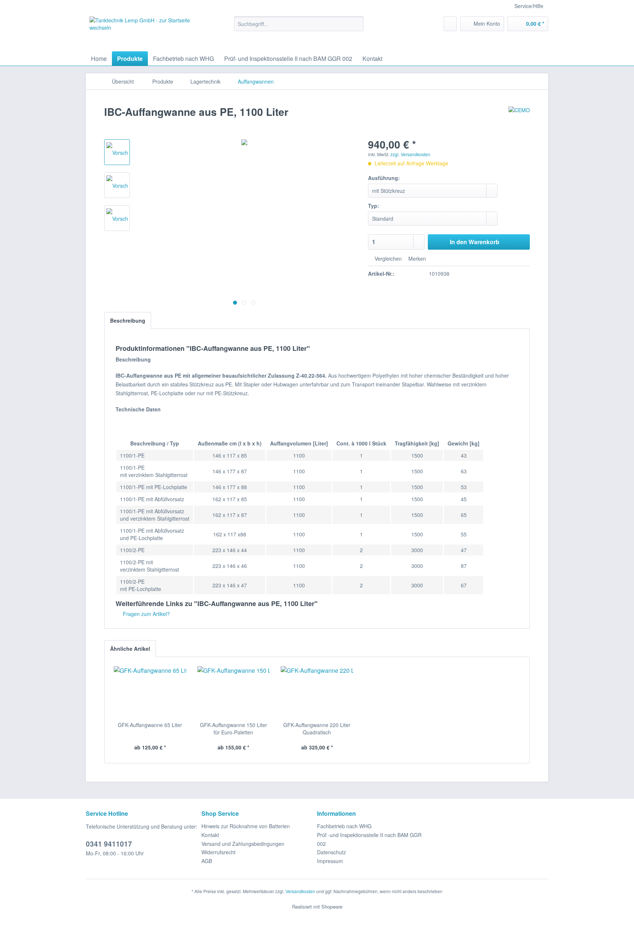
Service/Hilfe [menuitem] (529, 6)
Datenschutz (331, 852)
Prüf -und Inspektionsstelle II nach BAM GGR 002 (369, 839)
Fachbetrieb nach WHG (344, 826)
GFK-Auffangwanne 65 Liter (150, 725)
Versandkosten (300, 891)
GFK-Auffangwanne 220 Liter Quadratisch (316, 728)
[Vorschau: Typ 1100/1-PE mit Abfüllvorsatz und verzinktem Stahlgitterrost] (117, 218)
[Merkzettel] (450, 23)
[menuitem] (299, 23)
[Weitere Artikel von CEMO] (519, 119)
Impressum (330, 861)
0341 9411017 (109, 844)
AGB (206, 861)
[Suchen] (357, 23)
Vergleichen (387, 258)
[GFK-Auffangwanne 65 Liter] (150, 692)
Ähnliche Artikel (130, 648)
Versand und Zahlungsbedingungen (242, 843)
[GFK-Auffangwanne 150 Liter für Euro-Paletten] (233, 692)
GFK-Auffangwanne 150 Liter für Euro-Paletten (233, 728)
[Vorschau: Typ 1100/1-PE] (117, 152)
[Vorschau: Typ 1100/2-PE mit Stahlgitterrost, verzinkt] (117, 185)
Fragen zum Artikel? (145, 613)
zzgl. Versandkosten (410, 154)
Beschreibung (127, 320)
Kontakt (210, 835)
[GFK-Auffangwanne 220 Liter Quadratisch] (317, 692)
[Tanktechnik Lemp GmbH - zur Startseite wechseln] (145, 32)
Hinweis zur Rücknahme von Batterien (245, 826)
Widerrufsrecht (218, 852)
